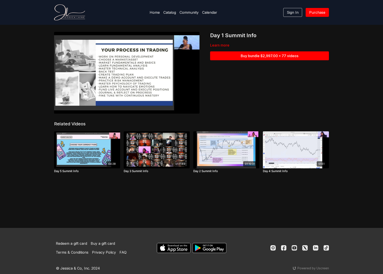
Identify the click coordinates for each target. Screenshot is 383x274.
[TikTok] (326, 248)
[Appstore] (174, 248)
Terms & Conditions (72, 252)
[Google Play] (209, 248)
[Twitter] (305, 248)
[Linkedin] (315, 248)
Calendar (209, 12)
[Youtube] (294, 248)
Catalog (169, 12)
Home (155, 12)
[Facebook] (283, 248)
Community (189, 12)
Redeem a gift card (71, 243)
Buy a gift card (103, 243)
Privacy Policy (104, 252)
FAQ (123, 252)
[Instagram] (273, 248)
